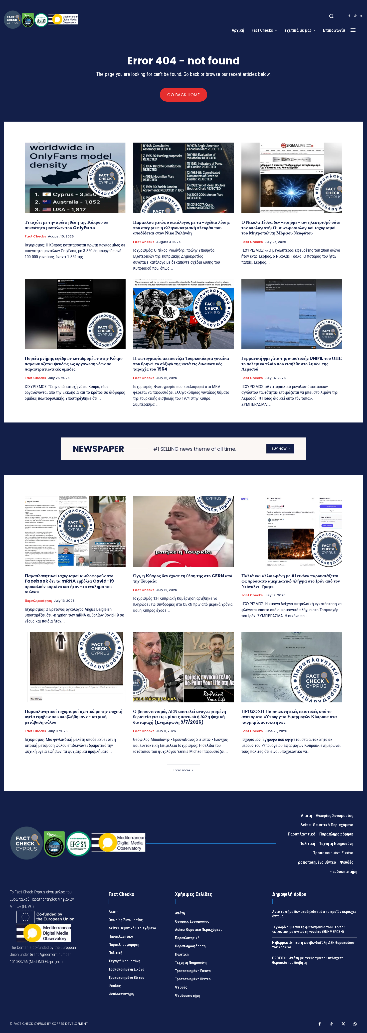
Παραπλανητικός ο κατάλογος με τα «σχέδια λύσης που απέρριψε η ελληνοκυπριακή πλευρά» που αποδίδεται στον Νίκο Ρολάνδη (181, 227)
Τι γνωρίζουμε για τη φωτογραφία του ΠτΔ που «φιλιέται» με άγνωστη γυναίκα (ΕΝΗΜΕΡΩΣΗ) (308, 929)
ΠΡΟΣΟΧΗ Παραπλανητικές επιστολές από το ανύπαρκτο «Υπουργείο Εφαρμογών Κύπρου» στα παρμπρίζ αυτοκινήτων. (289, 716)
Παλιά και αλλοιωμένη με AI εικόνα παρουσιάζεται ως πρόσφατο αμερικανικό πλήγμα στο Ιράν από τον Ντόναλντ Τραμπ (290, 581)
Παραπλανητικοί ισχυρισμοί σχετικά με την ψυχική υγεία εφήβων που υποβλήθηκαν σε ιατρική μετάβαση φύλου (73, 716)
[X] (361, 16)
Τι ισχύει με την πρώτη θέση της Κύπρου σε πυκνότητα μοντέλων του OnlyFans (66, 225)
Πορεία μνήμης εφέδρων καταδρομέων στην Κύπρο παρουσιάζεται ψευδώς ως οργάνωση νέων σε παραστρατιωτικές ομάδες (74, 363)
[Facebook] (349, 16)
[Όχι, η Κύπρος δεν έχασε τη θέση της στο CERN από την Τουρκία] (183, 531)
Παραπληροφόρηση (38, 601)
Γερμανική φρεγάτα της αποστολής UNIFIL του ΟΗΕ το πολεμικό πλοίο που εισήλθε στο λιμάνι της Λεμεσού (291, 363)
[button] (331, 16)
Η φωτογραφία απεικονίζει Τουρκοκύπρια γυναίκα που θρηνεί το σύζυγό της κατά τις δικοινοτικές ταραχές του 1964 (181, 363)
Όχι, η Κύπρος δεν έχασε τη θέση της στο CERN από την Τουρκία (182, 578)
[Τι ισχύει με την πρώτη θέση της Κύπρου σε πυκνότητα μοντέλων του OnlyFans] (75, 178)
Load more (182, 770)
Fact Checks (35, 236)
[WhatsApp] (355, 1024)
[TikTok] (355, 16)
